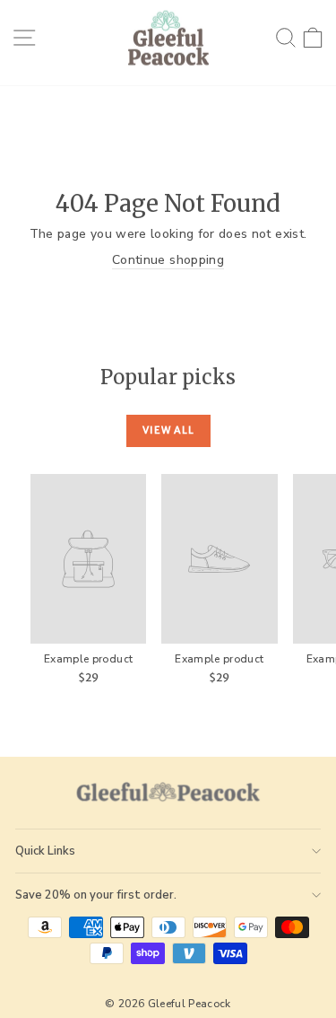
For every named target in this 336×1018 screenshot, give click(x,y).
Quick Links (45, 851)
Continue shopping (168, 259)
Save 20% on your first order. (96, 895)
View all (168, 430)
